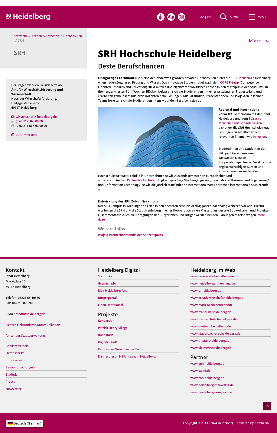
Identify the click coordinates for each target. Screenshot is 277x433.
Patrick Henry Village (113, 328)
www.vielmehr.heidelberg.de (210, 348)
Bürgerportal (107, 298)
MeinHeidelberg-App (113, 290)
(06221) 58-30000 (29, 121)
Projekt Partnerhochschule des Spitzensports (130, 235)
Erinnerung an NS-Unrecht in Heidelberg (127, 356)
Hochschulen (72, 36)
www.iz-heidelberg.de (205, 290)
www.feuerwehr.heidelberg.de (212, 276)
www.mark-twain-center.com (211, 305)
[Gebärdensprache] (171, 17)
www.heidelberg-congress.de (211, 392)
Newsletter (13, 389)
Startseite (21, 36)
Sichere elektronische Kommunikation (33, 325)
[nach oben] (267, 406)
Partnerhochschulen (141, 180)
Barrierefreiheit (17, 346)
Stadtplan (12, 374)
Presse (10, 382)
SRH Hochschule (242, 78)
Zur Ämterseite (26, 135)
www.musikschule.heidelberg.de (213, 319)
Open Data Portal (110, 305)
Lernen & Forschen (45, 36)
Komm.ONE (263, 423)
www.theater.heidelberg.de (209, 341)
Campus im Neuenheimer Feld (119, 349)
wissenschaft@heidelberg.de (36, 117)
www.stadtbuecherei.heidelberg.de (215, 333)
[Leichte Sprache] (181, 17)
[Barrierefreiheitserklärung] (161, 17)
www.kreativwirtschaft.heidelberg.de (216, 298)
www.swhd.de (200, 371)
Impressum (14, 360)
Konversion (106, 321)
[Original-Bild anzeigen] (155, 137)
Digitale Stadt (107, 342)
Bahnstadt (105, 335)
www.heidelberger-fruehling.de (212, 283)
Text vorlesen (261, 41)
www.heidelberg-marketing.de (212, 385)
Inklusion (259, 137)
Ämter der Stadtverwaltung (25, 335)
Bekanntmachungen (20, 367)
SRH (20, 52)
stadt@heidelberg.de (30, 314)
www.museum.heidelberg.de (210, 312)
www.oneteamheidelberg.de (210, 326)
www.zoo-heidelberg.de (207, 378)
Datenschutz (15, 353)
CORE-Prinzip (229, 82)
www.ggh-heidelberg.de (207, 363)
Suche (234, 17)
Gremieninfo (107, 283)
